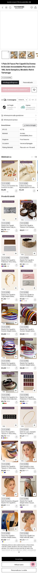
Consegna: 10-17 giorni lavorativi (11, 109)
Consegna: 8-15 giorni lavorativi (30, 108)
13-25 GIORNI (6, 78)
